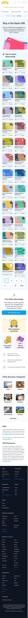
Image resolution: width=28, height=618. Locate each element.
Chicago (16, 542)
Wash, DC (4, 567)
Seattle (15, 565)
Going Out (4, 525)
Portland (4, 558)
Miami (3, 551)
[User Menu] (24, 2)
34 (15, 286)
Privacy (3, 505)
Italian (3, 578)
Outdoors (16, 520)
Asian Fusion (4, 580)
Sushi (3, 582)
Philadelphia (4, 556)
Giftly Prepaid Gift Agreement (11, 459)
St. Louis (16, 558)
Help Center (4, 471)
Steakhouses (17, 575)
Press (16, 489)
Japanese (16, 585)
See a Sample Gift (14, 312)
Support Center (8, 433)
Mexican (4, 585)
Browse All (16, 567)
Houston (16, 547)
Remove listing (5, 489)
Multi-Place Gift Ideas (7, 599)
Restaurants (8, 402)
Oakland (16, 553)
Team (16, 487)
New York (4, 553)
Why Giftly (17, 471)
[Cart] (19, 2)
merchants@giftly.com (7, 494)
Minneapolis (16, 551)
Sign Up (16, 474)
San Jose (4, 565)
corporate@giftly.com (19, 479)
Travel (8, 389)
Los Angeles (16, 549)
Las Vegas (4, 549)
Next (21, 286)
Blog (16, 494)
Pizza (15, 580)
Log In (16, 476)
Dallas (3, 544)
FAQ (3, 476)
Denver (15, 544)
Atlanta (4, 540)
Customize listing (5, 487)
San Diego (4, 560)
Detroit (3, 547)
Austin (15, 540)
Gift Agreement (5, 507)
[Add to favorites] (13, 60)
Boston (3, 542)
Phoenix (15, 556)
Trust (16, 492)
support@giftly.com (7, 439)
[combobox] (14, 7)
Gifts (8, 16)
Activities (16, 518)
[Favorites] (14, 2)
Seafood (20, 389)
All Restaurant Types (4, 589)
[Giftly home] (5, 2)
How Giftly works (5, 474)
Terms (3, 503)
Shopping (20, 402)
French (15, 578)
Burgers (15, 582)
